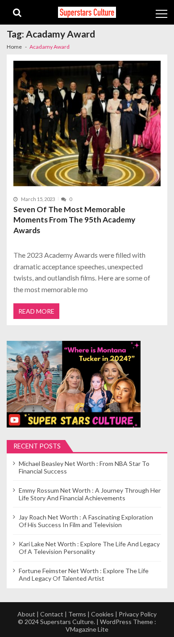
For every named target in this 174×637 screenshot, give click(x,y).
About (26, 614)
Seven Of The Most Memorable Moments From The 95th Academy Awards (74, 220)
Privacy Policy (138, 614)
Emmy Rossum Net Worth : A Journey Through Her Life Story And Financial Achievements (90, 494)
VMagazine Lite (87, 629)
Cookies (102, 614)
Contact (51, 614)
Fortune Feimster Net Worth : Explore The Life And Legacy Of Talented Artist (84, 574)
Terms (77, 614)
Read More (36, 311)
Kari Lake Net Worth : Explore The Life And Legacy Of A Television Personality (89, 547)
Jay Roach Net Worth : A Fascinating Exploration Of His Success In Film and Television (86, 520)
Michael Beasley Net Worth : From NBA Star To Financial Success (84, 467)
